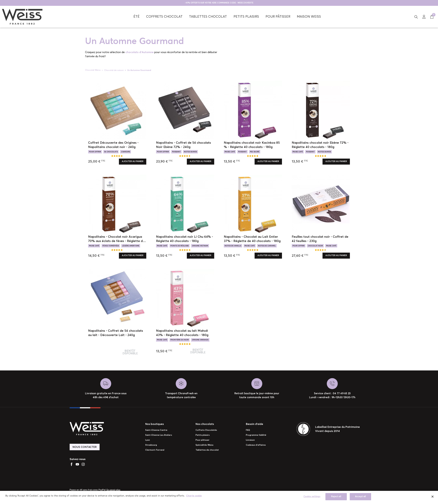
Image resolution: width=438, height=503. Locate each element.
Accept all (360, 496)
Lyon (147, 440)
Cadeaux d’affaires (256, 445)
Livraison (250, 440)
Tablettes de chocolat (207, 450)
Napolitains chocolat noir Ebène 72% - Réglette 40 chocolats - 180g (320, 145)
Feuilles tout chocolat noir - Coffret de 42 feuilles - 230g (320, 239)
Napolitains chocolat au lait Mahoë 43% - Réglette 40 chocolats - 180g (182, 333)
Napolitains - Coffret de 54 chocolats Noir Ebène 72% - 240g (183, 145)
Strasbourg (151, 445)
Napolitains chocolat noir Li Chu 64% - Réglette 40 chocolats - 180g (184, 239)
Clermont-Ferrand (154, 450)
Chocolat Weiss (93, 70)
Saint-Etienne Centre (156, 430)
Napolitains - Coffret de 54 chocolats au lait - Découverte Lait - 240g (115, 333)
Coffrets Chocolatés (206, 430)
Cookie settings (312, 496)
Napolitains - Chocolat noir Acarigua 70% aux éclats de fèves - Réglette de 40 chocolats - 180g (116, 239)
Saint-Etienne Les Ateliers (158, 435)
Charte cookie (194, 496)
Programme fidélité (256, 435)
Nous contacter (85, 447)
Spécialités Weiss (204, 445)
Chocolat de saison (114, 70)
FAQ (248, 430)
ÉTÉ (136, 16)
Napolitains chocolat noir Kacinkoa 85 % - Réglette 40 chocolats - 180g (252, 145)
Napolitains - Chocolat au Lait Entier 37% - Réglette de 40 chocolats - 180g (252, 239)
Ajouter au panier (132, 161)
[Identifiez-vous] (424, 17)
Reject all (336, 496)
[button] (416, 17)
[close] (432, 496)
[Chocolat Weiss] (22, 16)
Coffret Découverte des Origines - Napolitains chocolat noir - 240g (113, 145)
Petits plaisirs (203, 435)
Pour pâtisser (202, 440)
